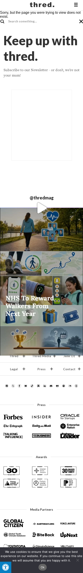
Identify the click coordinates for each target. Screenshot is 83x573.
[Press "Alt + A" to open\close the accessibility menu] (5, 567)
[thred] (42, 5)
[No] (77, 560)
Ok (43, 567)
